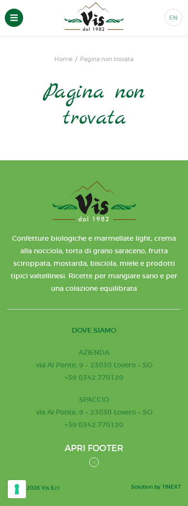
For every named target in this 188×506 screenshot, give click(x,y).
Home (63, 59)
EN (173, 17)
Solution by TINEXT (156, 486)
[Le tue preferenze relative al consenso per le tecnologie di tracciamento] (17, 489)
